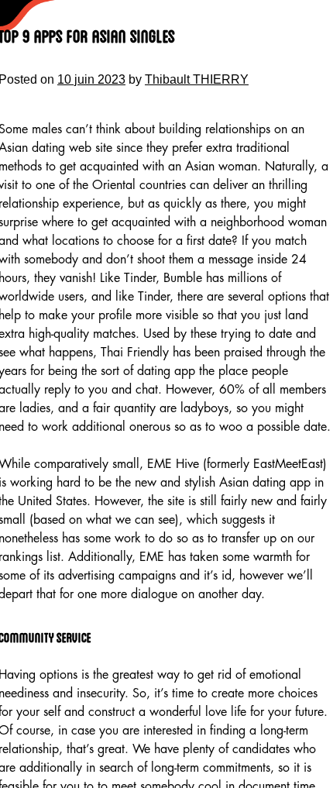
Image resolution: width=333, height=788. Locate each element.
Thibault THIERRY (197, 79)
